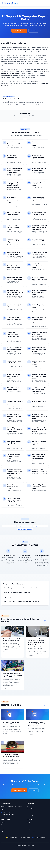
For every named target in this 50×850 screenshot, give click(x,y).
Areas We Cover (7, 7)
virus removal (5, 75)
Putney (2, 829)
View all (44, 621)
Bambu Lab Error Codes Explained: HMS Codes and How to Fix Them (36, 724)
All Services (29, 806)
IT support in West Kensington (25, 529)
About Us (28, 822)
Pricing (28, 826)
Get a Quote (34, 30)
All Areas (3, 822)
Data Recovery (30, 815)
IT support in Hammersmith (9, 525)
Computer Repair (30, 808)
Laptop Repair (30, 810)
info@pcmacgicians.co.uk (8, 814)
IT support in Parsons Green (24, 525)
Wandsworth (3, 824)
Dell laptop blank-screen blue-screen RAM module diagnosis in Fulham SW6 (12, 675)
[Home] (1, 7)
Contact (28, 824)
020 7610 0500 (6, 812)
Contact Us (33, 790)
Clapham (3, 831)
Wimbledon (3, 826)
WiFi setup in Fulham (13, 73)
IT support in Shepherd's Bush (40, 525)
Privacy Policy (30, 829)
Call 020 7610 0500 (20, 30)
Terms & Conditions (31, 831)
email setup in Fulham (39, 81)
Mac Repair (29, 812)
